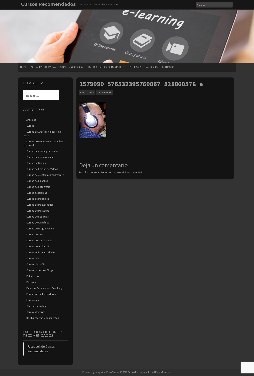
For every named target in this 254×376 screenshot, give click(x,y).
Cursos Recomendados (48, 4)
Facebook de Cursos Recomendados (43, 334)
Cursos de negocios (37, 216)
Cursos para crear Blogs (39, 270)
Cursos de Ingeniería (37, 198)
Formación (105, 92)
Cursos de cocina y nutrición (42, 151)
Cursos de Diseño (36, 163)
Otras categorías (35, 312)
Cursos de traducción (38, 246)
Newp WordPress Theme (107, 372)
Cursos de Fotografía (38, 186)
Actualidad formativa (43, 67)
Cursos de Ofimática (37, 222)
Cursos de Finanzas (37, 181)
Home (23, 67)
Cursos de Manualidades (40, 204)
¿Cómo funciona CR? (71, 67)
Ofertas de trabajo (36, 306)
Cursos (30, 125)
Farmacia (31, 282)
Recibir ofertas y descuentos (42, 318)
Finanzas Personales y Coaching (44, 288)
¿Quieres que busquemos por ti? (105, 67)
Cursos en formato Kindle (40, 252)
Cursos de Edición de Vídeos (42, 169)
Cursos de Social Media (39, 240)
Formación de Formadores (41, 294)
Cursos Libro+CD (35, 264)
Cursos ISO (32, 258)
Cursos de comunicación (40, 157)
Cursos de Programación (40, 228)
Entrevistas (135, 67)
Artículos (152, 67)
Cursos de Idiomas (36, 192)
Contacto (168, 67)
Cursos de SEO (34, 234)
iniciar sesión (105, 172)
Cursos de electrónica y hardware (45, 175)
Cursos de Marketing (37, 210)
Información (33, 300)
